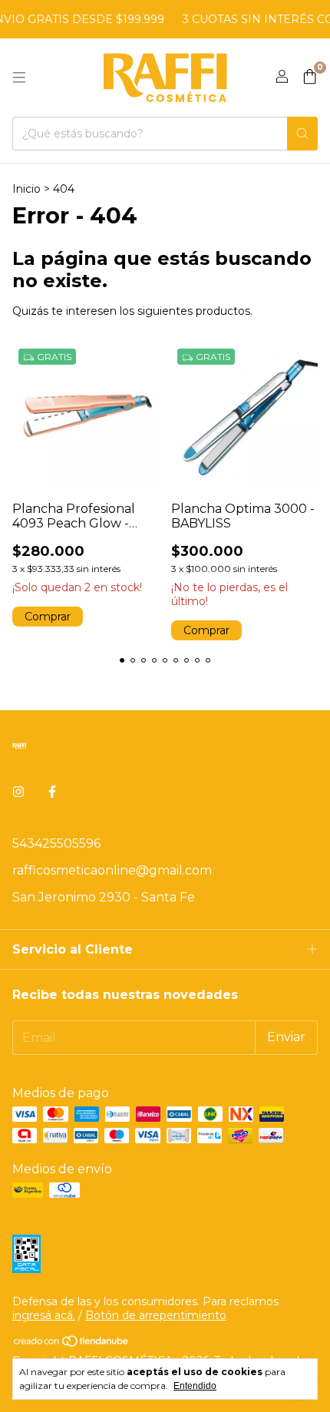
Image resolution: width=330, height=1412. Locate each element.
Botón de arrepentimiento (155, 1315)
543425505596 (56, 843)
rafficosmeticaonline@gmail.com (112, 870)
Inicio (26, 189)
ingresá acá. (43, 1315)
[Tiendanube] (71, 1344)
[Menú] (19, 77)
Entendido (194, 1386)
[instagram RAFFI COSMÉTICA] (18, 792)
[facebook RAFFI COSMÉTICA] (52, 792)
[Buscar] (302, 133)
